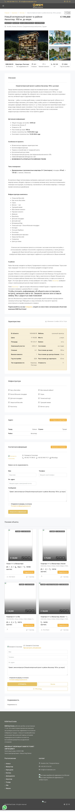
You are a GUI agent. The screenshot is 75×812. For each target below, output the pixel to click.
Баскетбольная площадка (18, 394)
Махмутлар (9, 766)
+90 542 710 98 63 (29, 457)
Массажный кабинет (47, 390)
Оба (7, 785)
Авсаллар (55, 280)
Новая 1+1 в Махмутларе (14, 564)
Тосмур (8, 782)
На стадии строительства (26, 22)
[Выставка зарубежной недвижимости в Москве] (54, 775)
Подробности (28, 572)
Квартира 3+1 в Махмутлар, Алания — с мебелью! (57, 617)
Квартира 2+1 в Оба (13, 617)
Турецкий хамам (45, 402)
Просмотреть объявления (59, 447)
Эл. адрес (11, 479)
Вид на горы (8, 22)
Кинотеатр (13, 406)
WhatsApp (54, 457)
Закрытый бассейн (16, 402)
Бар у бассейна (15, 390)
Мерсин (8, 788)
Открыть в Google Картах (59, 420)
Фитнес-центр (44, 406)
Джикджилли (10, 776)
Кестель (8, 773)
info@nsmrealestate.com (48, 769)
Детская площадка (16, 398)
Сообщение (12, 488)
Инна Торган (12, 576)
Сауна (42, 394)
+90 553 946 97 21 (43, 457)
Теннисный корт (45, 398)
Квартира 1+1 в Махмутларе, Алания (53, 564)
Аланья (8, 763)
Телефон (42, 471)
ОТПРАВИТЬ (22, 684)
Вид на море (16, 22)
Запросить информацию (18, 512)
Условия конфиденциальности (21, 506)
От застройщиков (39, 22)
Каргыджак (9, 770)
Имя (9, 471)
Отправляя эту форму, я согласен (21, 505)
